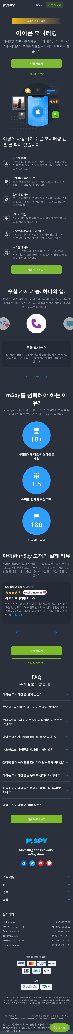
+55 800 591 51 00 (61, 926)
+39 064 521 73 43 (61, 945)
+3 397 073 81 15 (61, 931)
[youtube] (41, 863)
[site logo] (9, 5)
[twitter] (32, 863)
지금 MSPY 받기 (36, 269)
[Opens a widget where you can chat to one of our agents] (59, 1027)
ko (38, 5)
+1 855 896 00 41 (61, 922)
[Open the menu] (69, 5)
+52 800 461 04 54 (61, 940)
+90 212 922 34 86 (61, 935)
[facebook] (24, 863)
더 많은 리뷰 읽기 (36, 662)
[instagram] (49, 863)
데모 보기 (39, 74)
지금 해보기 (54, 5)
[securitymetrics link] (30, 987)
